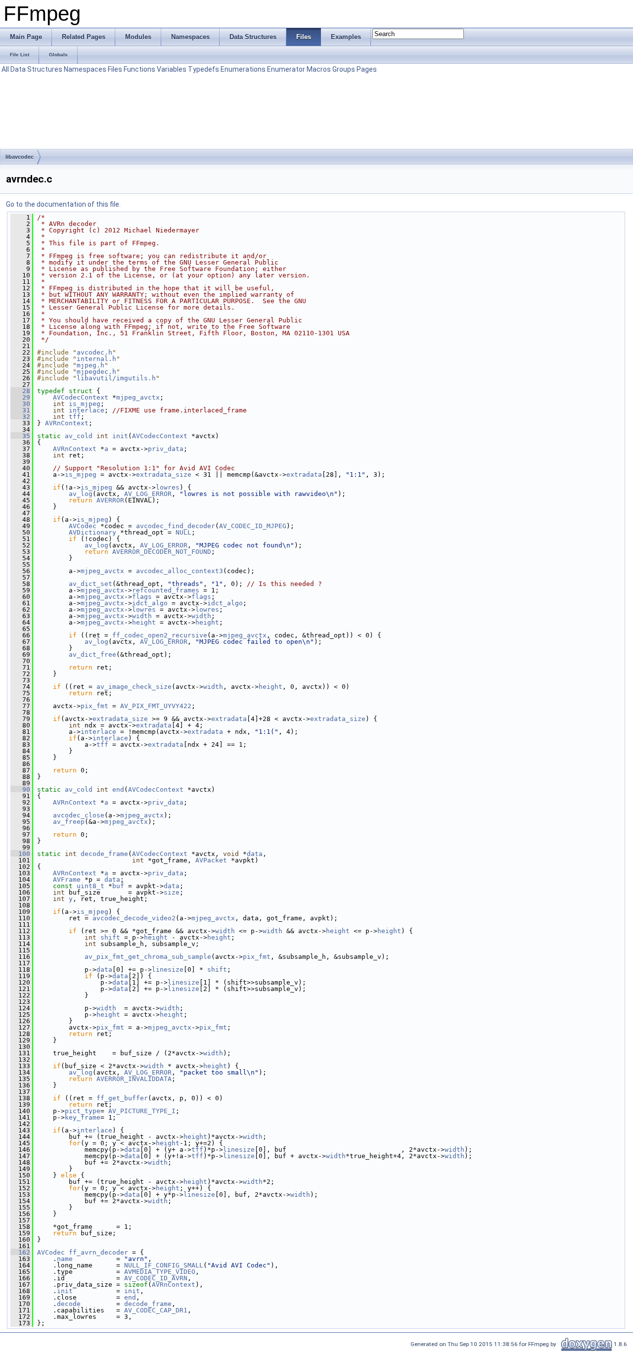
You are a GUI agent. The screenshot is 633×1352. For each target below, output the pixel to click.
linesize (167, 969)
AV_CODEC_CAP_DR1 (155, 1310)
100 (20, 853)
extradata (304, 474)
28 (20, 391)
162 (20, 1252)
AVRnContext (67, 423)
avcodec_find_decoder (175, 526)
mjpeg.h (90, 365)
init (120, 436)
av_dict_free (92, 654)
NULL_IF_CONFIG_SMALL (163, 1265)
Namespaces (85, 69)
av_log (80, 493)
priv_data (165, 448)
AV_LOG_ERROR (148, 493)
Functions (139, 69)
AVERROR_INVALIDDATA (134, 1078)
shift (110, 937)
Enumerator (286, 69)
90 (20, 789)
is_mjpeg (84, 403)
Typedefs (203, 69)
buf (118, 886)
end (118, 789)
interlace (86, 410)
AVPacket (211, 860)
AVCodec (82, 526)
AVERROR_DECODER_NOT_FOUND (161, 551)
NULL (183, 532)
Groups (343, 69)
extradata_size (163, 474)
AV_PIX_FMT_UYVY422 (155, 706)
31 (20, 410)
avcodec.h (94, 352)
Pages (367, 69)
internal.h (96, 358)
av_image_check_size (134, 686)
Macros (319, 69)
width (142, 616)
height (144, 622)
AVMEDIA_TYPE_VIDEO (159, 1271)
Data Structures (36, 69)
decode (69, 1303)
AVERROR (110, 500)
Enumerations (243, 69)
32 (20, 416)
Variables (171, 69)
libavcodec (19, 157)
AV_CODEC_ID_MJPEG (252, 526)
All (5, 69)
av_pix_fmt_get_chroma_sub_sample (148, 956)
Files (115, 69)
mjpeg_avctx (138, 397)
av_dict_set (90, 583)
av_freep (69, 821)
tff (75, 416)
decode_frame (104, 853)
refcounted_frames (165, 590)
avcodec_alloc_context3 (179, 571)
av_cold (78, 436)
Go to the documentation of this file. (63, 204)
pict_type (82, 1111)
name (65, 1258)
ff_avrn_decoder (98, 1252)
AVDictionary (92, 532)
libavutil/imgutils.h (116, 378)
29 (20, 397)
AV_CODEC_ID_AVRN (155, 1278)
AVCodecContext (80, 397)
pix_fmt (94, 706)
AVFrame (67, 879)
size (172, 892)
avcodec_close (78, 815)
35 (20, 436)
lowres (168, 487)
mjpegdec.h (96, 371)
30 (20, 403)
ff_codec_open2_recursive (159, 635)
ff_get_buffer (122, 1098)
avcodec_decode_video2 (134, 918)
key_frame (82, 1117)
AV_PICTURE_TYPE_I (142, 1111)
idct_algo (150, 603)
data (255, 853)
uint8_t (90, 886)
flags (142, 596)
